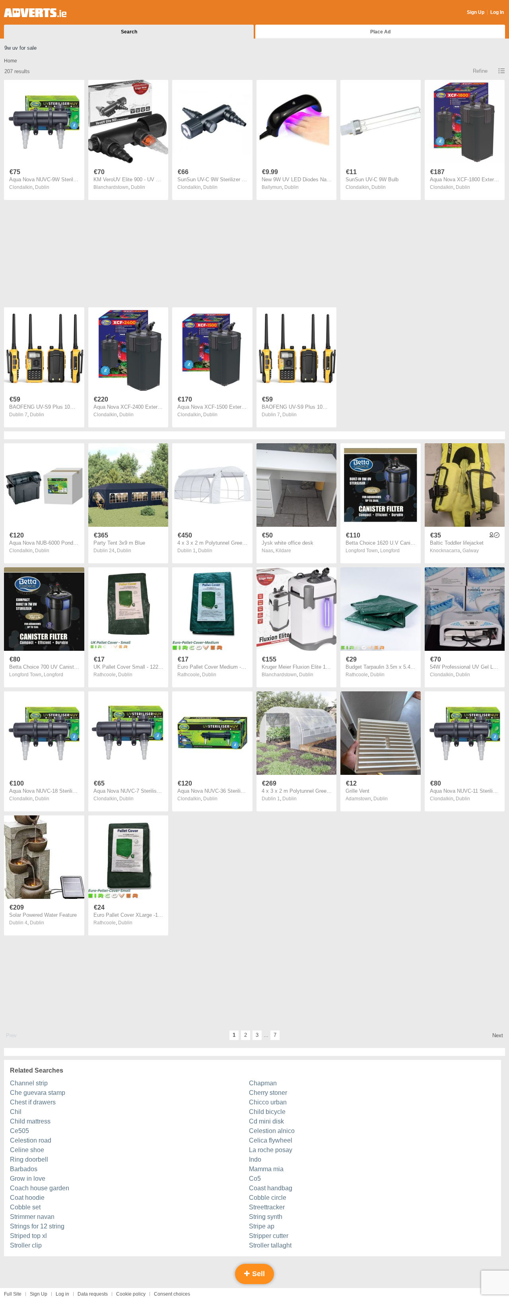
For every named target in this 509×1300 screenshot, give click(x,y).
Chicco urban (268, 1102)
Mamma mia (266, 1169)
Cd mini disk (266, 1121)
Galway (470, 550)
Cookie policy (131, 1294)
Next (497, 1035)
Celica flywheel (270, 1140)
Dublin (42, 187)
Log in (62, 1294)
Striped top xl (28, 1235)
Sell (257, 1274)
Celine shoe (27, 1150)
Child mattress (30, 1121)
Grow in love (27, 1178)
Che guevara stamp (37, 1092)
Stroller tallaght (270, 1245)
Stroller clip (26, 1245)
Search (129, 32)
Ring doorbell (29, 1159)
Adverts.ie (35, 12)
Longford (390, 550)
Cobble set (25, 1207)
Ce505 (19, 1130)
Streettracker (267, 1207)
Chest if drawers (33, 1102)
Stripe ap (261, 1226)
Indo (255, 1159)
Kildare (283, 550)
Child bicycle (267, 1111)
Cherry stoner (268, 1092)
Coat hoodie (27, 1197)
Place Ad (380, 32)
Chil (15, 1111)
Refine (480, 71)
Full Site (12, 1294)
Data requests (93, 1294)
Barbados (23, 1169)
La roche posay (270, 1150)
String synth (265, 1216)
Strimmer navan (32, 1216)
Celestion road (30, 1140)
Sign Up (475, 12)
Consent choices (172, 1294)
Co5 (255, 1178)
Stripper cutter (268, 1235)
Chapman (263, 1083)
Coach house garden (39, 1188)
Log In (497, 12)
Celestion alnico (272, 1130)
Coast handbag (270, 1188)
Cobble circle (267, 1197)
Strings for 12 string (37, 1226)
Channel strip (29, 1083)
